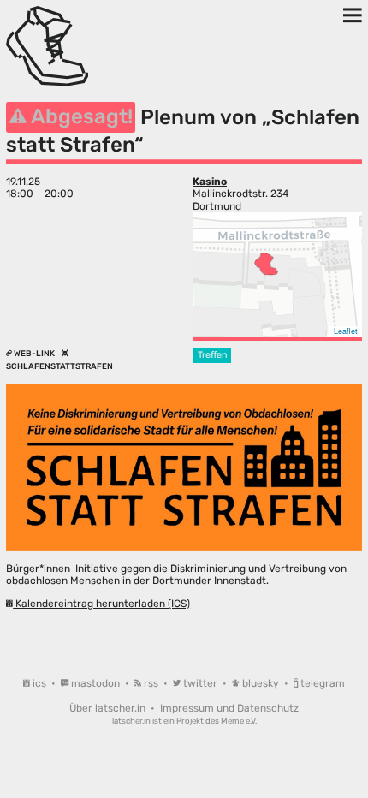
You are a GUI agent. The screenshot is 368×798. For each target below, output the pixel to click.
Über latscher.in (108, 708)
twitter (200, 683)
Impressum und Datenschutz (229, 708)
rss (151, 683)
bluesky (261, 683)
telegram (321, 683)
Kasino (210, 182)
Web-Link (34, 353)
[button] (266, 264)
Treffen (213, 354)
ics (39, 683)
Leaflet (346, 330)
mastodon (95, 683)
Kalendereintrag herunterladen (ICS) (101, 604)
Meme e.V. (239, 720)
